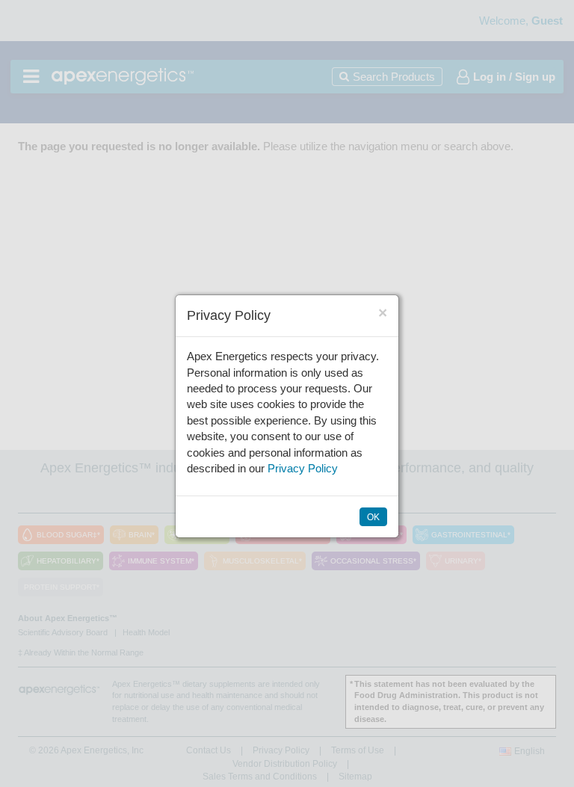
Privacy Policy (303, 468)
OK (373, 517)
